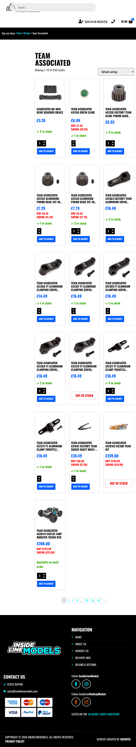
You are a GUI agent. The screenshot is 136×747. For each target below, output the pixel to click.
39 (92, 600)
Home (19, 33)
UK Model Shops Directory (103, 714)
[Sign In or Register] (81, 21)
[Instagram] (86, 684)
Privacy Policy (14, 741)
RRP (77, 125)
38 (86, 600)
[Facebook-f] (76, 684)
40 (98, 600)
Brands (27, 33)
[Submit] (14, 7)
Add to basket (46, 151)
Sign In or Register (96, 22)
